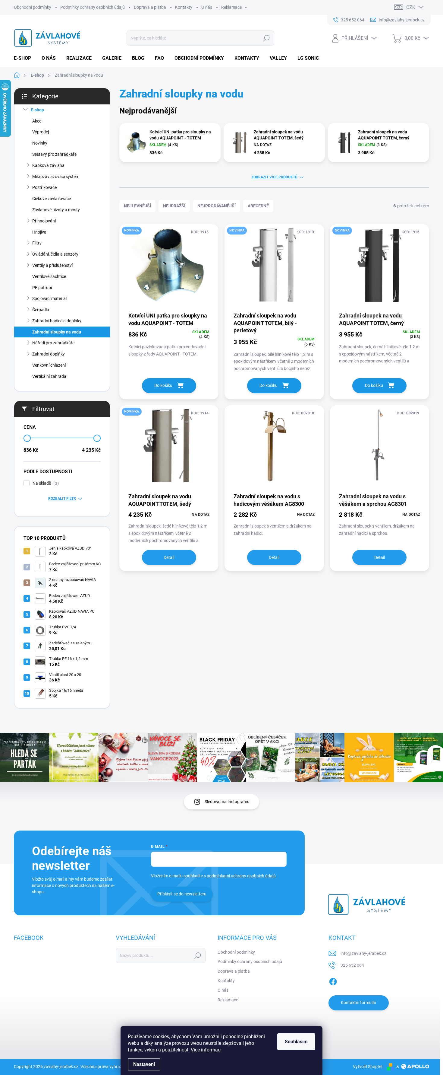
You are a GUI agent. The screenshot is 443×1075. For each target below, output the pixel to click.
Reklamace (231, 7)
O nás (206, 7)
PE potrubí (42, 287)
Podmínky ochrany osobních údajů (92, 7)
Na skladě (45, 483)
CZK (410, 7)
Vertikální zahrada (49, 376)
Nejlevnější (137, 205)
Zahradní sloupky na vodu (56, 332)
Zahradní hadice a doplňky (56, 320)
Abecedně (258, 205)
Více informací (206, 1050)
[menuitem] (25, 58)
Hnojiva (39, 232)
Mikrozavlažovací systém (55, 176)
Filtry (37, 243)
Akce (36, 121)
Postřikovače (44, 187)
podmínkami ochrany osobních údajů (241, 875)
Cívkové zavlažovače (51, 198)
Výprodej (40, 131)
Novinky (39, 143)
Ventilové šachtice (49, 276)
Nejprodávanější (216, 205)
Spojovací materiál (49, 298)
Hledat (266, 38)
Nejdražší (174, 205)
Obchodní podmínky (32, 7)
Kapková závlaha (48, 165)
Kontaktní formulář (358, 1002)
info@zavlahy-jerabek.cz (363, 953)
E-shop (37, 109)
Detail (169, 557)
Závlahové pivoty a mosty (56, 209)
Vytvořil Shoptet (368, 1066)
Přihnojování (44, 221)
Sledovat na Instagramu (227, 801)
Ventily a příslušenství (52, 265)
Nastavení (144, 1064)
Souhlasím (296, 1042)
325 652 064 (352, 965)
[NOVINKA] (168, 267)
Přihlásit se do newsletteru (181, 894)
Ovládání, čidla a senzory (55, 254)
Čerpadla (40, 309)
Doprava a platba (150, 7)
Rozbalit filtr (62, 498)
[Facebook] (333, 980)
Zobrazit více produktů (274, 177)
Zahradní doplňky (48, 354)
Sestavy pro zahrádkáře (54, 154)
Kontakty (183, 7)
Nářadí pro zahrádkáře (53, 342)
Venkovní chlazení (49, 365)
